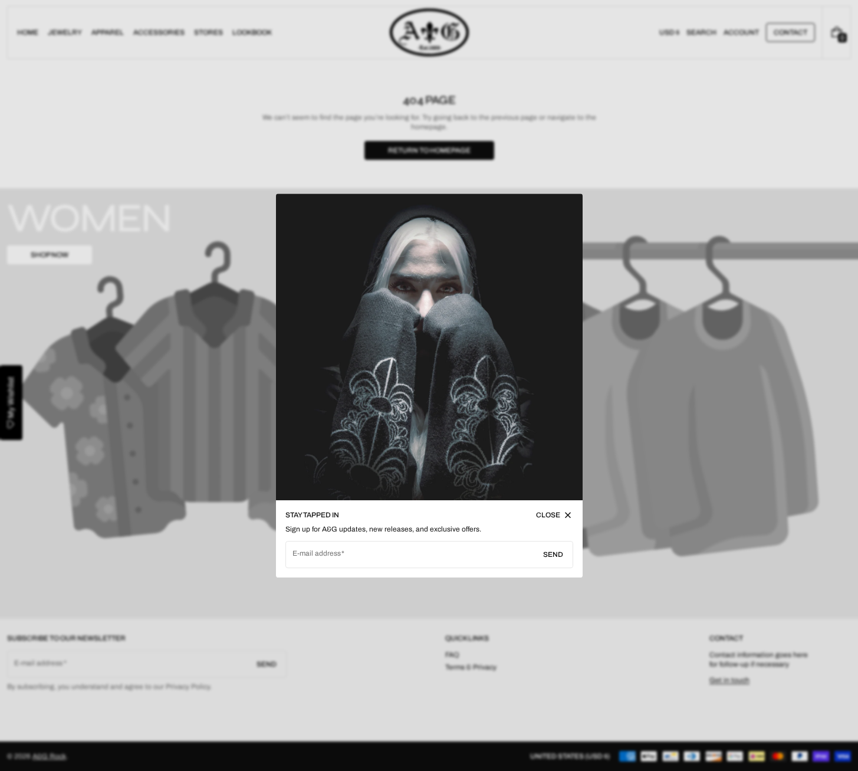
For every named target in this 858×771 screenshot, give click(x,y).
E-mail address (316, 553)
